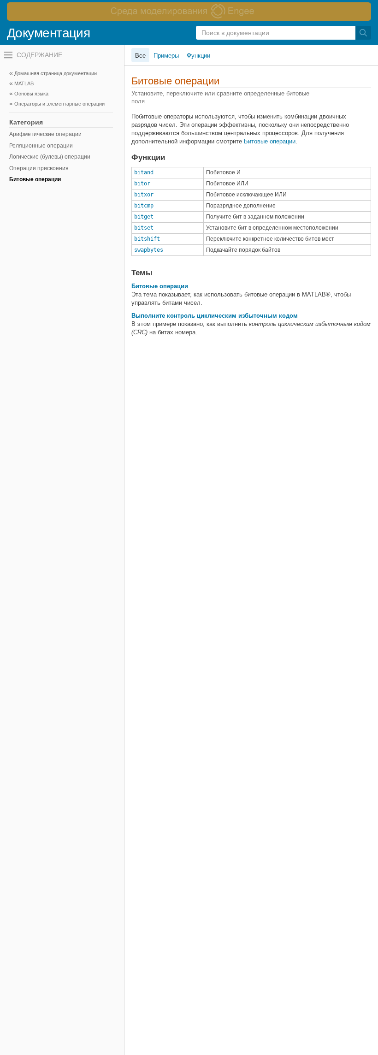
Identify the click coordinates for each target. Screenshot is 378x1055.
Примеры (166, 55)
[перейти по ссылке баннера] (189, 11)
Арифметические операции (45, 134)
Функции (198, 55)
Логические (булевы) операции (49, 157)
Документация (48, 33)
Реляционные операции (41, 145)
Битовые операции (35, 179)
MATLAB (24, 83)
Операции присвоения (39, 168)
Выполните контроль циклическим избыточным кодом (214, 315)
